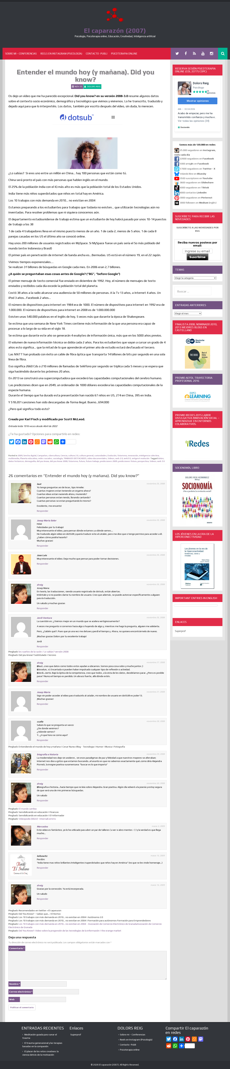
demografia (30, 461)
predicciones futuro (127, 461)
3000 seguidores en (195, 197)
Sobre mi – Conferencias (21, 53)
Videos (111, 458)
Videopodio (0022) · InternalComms (37, 818)
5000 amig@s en (194, 163)
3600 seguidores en (196, 182)
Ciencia (64, 455)
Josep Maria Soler (46, 520)
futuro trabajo (92, 461)
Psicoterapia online (124, 53)
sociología (58, 458)
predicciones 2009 (108, 461)
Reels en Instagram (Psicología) (61, 53)
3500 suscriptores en (196, 178)
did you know (43, 461)
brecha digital (30, 455)
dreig (40, 584)
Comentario (16, 948)
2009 (20, 455)
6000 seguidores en (194, 187)
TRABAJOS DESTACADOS (75, 458)
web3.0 (127, 458)
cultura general (86, 455)
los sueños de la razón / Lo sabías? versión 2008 (44, 651)
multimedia (13, 458)
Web (11, 999)
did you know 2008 (59, 461)
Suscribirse (197, 257)
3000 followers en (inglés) (198, 202)
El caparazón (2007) (115, 30)
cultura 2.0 (73, 455)
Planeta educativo (28, 458)
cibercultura (54, 455)
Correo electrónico (20, 991)
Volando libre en (193, 173)
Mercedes (42, 826)
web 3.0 (161, 461)
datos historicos (16, 461)
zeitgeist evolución (141, 458)
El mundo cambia (28, 808)
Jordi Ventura (44, 617)
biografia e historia (47, 754)
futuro (82, 461)
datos (161, 458)
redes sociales (45, 458)
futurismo (122, 455)
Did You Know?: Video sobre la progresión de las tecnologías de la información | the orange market (70, 930)
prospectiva (143, 461)
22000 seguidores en (197, 158)
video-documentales (97, 458)
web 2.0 (119, 458)
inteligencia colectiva (149, 455)
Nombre (14, 984)
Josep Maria (43, 692)
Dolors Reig (94, 86)
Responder (42, 511)
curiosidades (100, 455)
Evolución (112, 455)
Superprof (180, 631)
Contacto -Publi (96, 53)
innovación (133, 455)
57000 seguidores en (197, 168)
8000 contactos (193, 192)
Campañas (42, 455)
